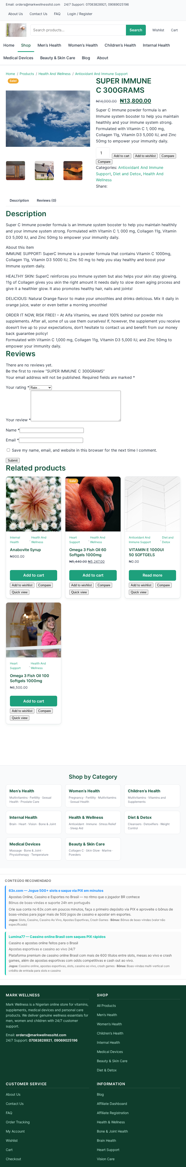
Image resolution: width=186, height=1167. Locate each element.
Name (13, 430)
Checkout (13, 1159)
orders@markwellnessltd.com (38, 4)
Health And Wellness (38, 540)
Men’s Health (107, 1015)
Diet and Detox (127, 173)
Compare (168, 156)
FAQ (57, 14)
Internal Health (15, 540)
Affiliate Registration (113, 1113)
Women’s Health (109, 1024)
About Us (15, 14)
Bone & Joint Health (112, 1131)
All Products (106, 1005)
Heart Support (74, 540)
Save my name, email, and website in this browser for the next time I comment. (84, 450)
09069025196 (118, 4)
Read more (152, 575)
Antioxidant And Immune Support (140, 540)
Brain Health (106, 1140)
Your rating (17, 387)
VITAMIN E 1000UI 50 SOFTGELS (146, 552)
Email (12, 440)
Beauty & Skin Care (112, 1061)
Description (19, 200)
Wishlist (158, 30)
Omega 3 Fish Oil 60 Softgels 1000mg (87, 552)
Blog (100, 1094)
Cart (174, 30)
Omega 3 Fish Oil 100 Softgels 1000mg (29, 678)
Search (136, 30)
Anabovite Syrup (25, 549)
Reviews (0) (46, 200)
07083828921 (96, 4)
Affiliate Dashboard (112, 1103)
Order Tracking (18, 1122)
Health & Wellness (111, 1122)
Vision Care (106, 1159)
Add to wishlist (145, 156)
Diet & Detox (107, 1070)
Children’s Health (110, 1033)
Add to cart (121, 156)
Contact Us (38, 14)
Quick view (19, 592)
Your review (18, 419)
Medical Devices (110, 1052)
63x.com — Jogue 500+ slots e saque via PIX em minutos (56, 890)
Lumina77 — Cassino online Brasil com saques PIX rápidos (57, 937)
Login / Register (79, 14)
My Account (15, 1131)
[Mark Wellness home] (16, 30)
